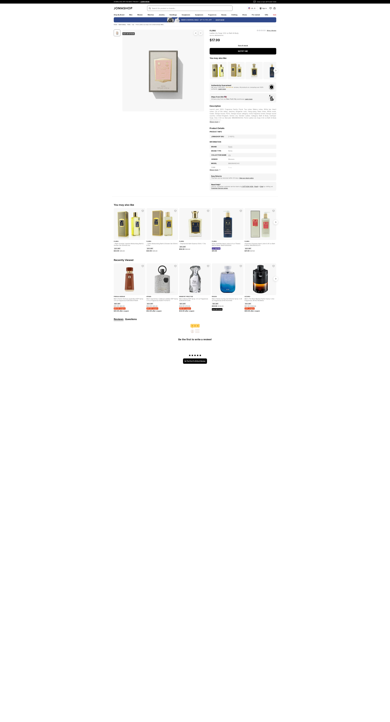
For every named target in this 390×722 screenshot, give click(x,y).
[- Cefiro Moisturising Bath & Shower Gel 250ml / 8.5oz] (175, 211)
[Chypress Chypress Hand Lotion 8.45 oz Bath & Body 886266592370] (273, 211)
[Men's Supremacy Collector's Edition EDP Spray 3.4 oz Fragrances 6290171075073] (175, 266)
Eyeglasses (199, 15)
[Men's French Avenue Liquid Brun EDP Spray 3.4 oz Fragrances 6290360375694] (143, 266)
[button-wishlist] (270, 8)
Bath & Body (122, 24)
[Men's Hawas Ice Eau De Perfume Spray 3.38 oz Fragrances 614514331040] (241, 266)
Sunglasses (186, 15)
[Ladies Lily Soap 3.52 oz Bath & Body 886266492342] (201, 33)
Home (115, 24)
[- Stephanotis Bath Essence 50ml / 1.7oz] (208, 211)
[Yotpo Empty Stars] (261, 30)
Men (130, 15)
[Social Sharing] (196, 33)
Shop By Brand (119, 15)
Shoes (244, 15)
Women (140, 15)
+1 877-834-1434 (247, 186)
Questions (131, 319)
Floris (128, 24)
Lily (133, 24)
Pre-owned (256, 15)
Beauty (223, 15)
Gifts (266, 15)
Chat (261, 186)
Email (256, 186)
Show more (214, 122)
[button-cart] (274, 8)
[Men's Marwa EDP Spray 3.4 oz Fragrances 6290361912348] (208, 266)
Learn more (222, 89)
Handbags (173, 15)
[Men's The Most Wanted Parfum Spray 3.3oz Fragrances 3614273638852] (273, 266)
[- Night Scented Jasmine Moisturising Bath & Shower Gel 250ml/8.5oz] (143, 211)
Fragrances (212, 15)
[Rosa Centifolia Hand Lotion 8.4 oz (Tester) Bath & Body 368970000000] (241, 211)
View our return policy (246, 178)
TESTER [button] (217, 248)
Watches (151, 15)
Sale (274, 15)
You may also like (218, 58)
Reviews (119, 319)
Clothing (234, 15)
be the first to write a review (195, 361)
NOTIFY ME (243, 51)
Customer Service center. (219, 188)
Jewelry (162, 15)
